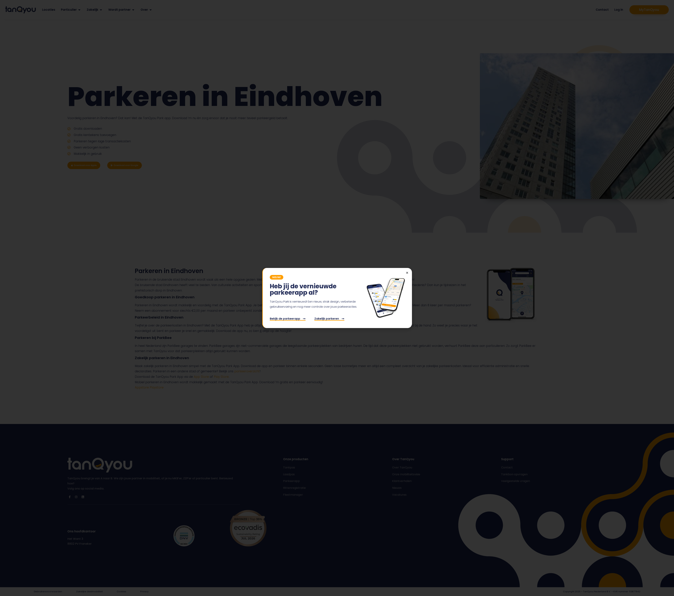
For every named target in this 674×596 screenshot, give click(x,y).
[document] (337, 298)
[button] (407, 272)
